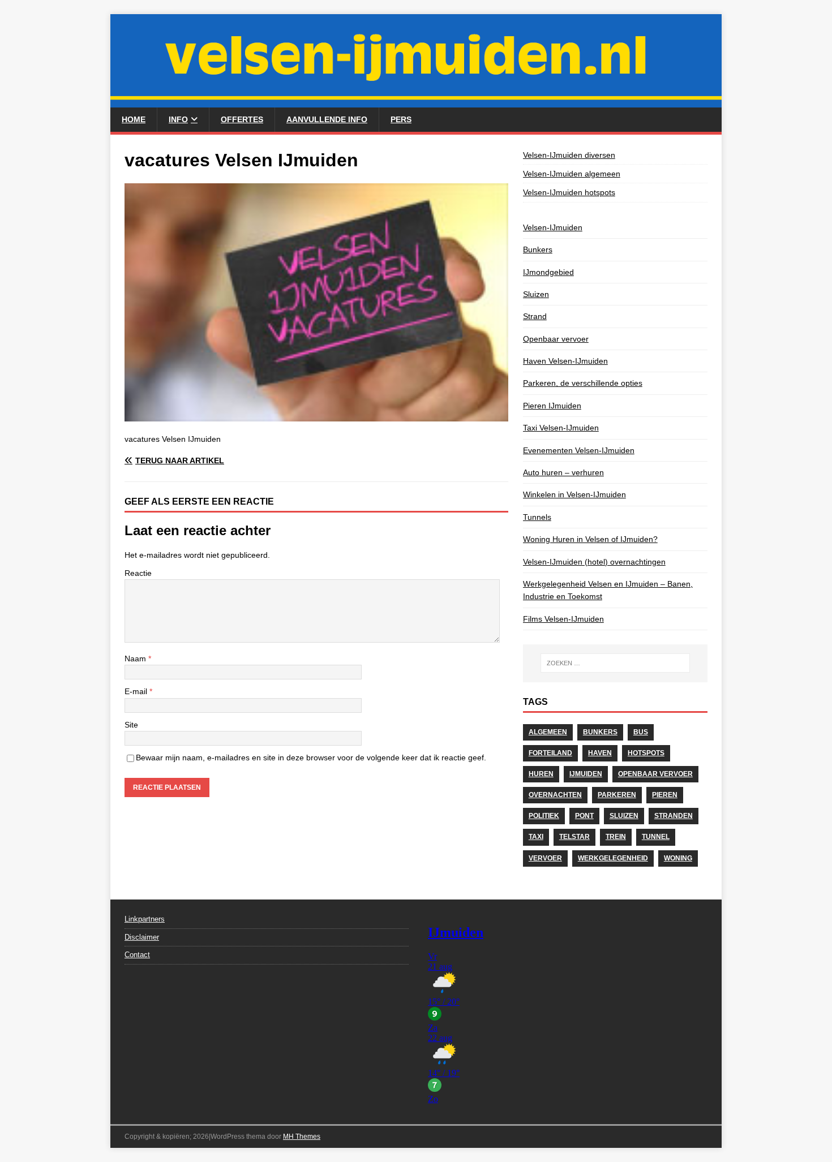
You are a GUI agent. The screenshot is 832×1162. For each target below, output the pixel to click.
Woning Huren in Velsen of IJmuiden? (590, 539)
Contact (137, 954)
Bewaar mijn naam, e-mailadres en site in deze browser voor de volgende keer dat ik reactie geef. (311, 757)
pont (584, 816)
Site (131, 724)
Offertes (242, 119)
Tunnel (656, 837)
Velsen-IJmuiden (552, 227)
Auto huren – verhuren (563, 472)
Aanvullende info (326, 119)
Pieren (664, 795)
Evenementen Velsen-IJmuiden (578, 450)
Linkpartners (145, 919)
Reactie (138, 573)
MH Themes (301, 1137)
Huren (541, 774)
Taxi (536, 837)
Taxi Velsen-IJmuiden (561, 427)
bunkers (600, 732)
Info (178, 119)
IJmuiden (585, 774)
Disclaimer (142, 937)
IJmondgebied (548, 272)
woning (678, 858)
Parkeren (617, 795)
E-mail (137, 691)
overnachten (555, 795)
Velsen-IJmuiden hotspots (569, 192)
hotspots (646, 753)
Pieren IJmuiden (552, 405)
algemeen (548, 732)
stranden (673, 816)
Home (133, 119)
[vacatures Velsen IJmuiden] (316, 414)
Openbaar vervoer (556, 338)
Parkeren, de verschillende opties (582, 383)
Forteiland (550, 753)
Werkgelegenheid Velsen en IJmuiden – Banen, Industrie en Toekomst (608, 590)
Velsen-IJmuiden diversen (569, 155)
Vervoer (545, 858)
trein (616, 837)
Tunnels (537, 517)
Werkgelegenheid (613, 858)
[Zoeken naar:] (615, 663)
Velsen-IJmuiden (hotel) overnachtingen (594, 561)
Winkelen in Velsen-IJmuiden (574, 494)
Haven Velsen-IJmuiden (565, 360)
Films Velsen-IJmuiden (563, 618)
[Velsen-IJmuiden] (416, 101)
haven (600, 753)
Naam (136, 658)
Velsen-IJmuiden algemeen (571, 173)
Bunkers (537, 249)
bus (640, 732)
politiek (544, 816)
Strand (535, 316)
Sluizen (536, 294)
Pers (401, 119)
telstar (574, 837)
